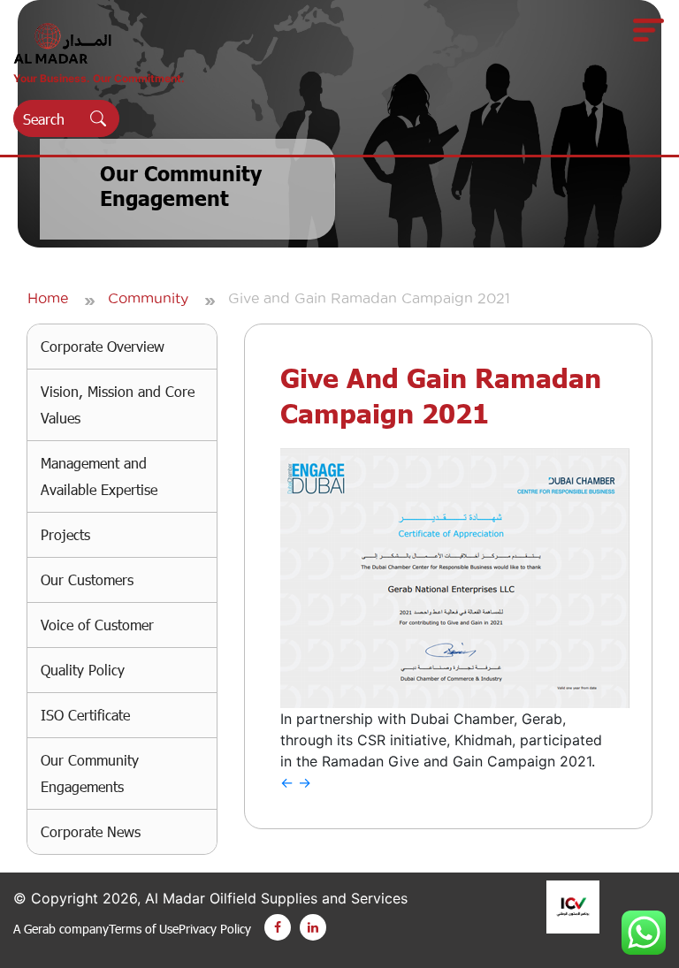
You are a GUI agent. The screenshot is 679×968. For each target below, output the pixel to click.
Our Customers (87, 579)
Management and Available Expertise (99, 476)
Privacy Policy (215, 928)
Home (47, 298)
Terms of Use (144, 928)
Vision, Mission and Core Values (118, 404)
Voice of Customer (97, 624)
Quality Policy (83, 669)
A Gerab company (61, 928)
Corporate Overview (102, 346)
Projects (65, 534)
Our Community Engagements (90, 773)
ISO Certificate (85, 714)
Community (148, 298)
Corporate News (91, 831)
